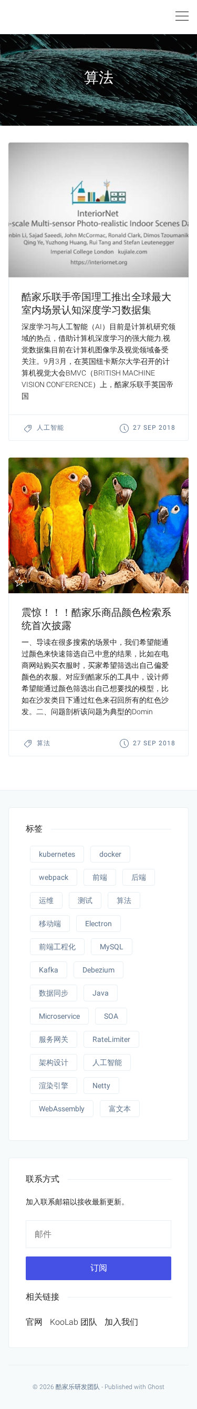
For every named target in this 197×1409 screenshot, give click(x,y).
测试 (85, 900)
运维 (46, 900)
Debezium (98, 970)
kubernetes (57, 854)
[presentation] (98, 210)
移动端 (50, 923)
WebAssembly (62, 1108)
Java (100, 993)
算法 (43, 743)
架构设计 (53, 1062)
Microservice (59, 1016)
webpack (53, 877)
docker (110, 854)
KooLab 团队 (73, 1322)
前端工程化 (57, 946)
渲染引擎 (53, 1085)
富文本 (120, 1108)
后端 (138, 877)
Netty (101, 1085)
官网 (34, 1322)
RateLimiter (111, 1039)
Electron (98, 923)
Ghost (156, 1387)
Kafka (48, 970)
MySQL (111, 946)
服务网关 (53, 1039)
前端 (99, 877)
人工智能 (50, 427)
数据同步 (53, 993)
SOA (111, 1016)
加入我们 (121, 1322)
